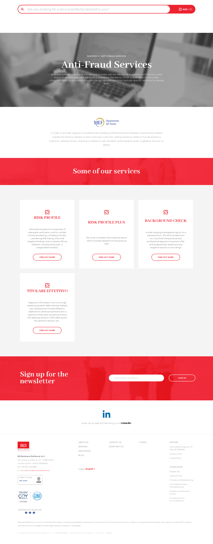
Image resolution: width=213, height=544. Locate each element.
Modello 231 (175, 471)
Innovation (84, 451)
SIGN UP (182, 378)
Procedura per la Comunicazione (177, 499)
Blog (81, 455)
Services (92, 56)
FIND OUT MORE (47, 257)
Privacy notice (176, 454)
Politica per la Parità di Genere (180, 492)
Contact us (115, 442)
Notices (174, 442)
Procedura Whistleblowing (181, 480)
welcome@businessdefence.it (37, 470)
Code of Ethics (176, 476)
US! (187, 9)
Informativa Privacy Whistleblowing (178, 485)
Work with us (116, 446)
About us (83, 442)
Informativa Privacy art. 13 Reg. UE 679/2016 (181, 448)
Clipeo (142, 442)
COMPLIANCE (176, 467)
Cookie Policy (175, 458)
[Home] (26, 1)
